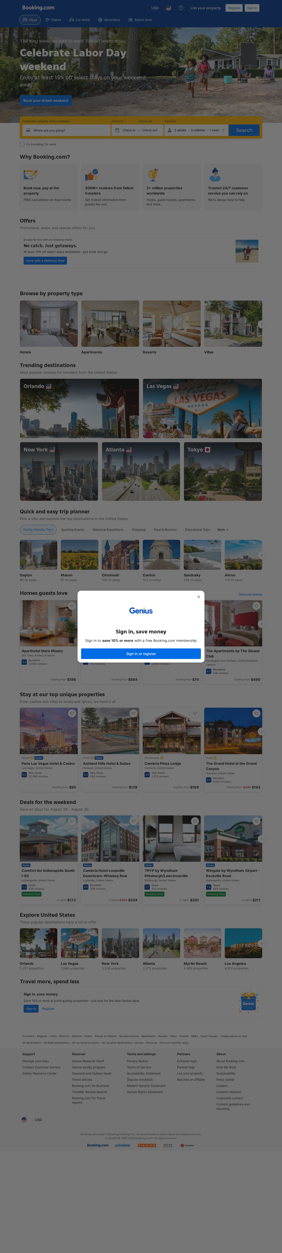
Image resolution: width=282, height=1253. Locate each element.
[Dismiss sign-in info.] (199, 597)
